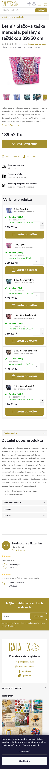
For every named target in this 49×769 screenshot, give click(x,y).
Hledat (41, 10)
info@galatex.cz (27, 662)
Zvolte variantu (27, 144)
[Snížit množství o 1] (42, 227)
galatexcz (27, 675)
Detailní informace (9, 125)
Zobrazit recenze (18, 550)
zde (38, 745)
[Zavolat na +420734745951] (29, 4)
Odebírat (38, 616)
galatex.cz (26, 671)
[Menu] (45, 3)
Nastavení (24, 751)
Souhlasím (24, 761)
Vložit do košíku (27, 234)
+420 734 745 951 (27, 666)
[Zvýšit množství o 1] (42, 223)
